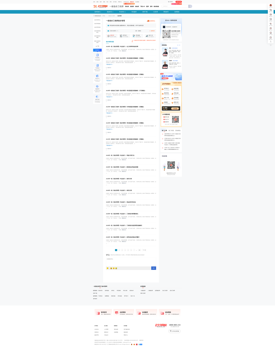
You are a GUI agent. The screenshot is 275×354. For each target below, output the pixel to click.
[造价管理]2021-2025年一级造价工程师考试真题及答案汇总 (171, 134)
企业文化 (97, 329)
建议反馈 (270, 39)
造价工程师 (172, 290)
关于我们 (115, 1)
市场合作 (106, 335)
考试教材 (119, 290)
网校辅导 (166, 12)
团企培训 (270, 30)
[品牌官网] (140, 344)
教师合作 (106, 332)
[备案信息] (131, 344)
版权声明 (97, 335)
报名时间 (100, 290)
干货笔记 (100, 296)
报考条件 (132, 290)
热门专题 (171, 130)
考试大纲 (125, 290)
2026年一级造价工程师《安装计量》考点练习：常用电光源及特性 (171, 144)
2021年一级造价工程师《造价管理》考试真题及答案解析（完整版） (125, 139)
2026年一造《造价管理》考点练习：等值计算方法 (120, 155)
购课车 (171, 1)
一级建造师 (142, 290)
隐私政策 (126, 332)
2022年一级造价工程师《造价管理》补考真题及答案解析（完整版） (125, 106)
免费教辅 (107, 296)
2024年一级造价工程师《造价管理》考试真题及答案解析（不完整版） (126, 90)
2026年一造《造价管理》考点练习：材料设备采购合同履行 (123, 237)
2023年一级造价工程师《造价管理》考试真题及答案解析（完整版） (125, 74)
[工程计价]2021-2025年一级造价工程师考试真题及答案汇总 (171, 139)
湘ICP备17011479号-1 (118, 340)
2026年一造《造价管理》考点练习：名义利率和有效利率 (122, 46)
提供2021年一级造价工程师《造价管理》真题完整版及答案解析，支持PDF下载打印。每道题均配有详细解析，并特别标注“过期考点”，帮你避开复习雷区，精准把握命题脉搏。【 (131, 143)
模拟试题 (113, 296)
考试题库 (134, 12)
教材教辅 (156, 6)
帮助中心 (120, 1)
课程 (97, 1)
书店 (107, 1)
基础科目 (109, 12)
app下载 (97, 46)
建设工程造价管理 (97, 42)
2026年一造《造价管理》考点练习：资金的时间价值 (121, 202)
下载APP (142, 6)
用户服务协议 (127, 329)
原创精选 (177, 130)
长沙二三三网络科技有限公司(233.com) (112, 344)
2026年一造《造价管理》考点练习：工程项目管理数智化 (122, 213)
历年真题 (120, 296)
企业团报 (137, 1)
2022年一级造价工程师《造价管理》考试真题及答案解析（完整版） (125, 123)
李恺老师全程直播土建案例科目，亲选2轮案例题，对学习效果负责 (127, 25)
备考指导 (95, 298)
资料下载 (145, 12)
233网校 (103, 15)
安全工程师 (164, 290)
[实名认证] (136, 344)
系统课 (127, 6)
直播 (104, 1)
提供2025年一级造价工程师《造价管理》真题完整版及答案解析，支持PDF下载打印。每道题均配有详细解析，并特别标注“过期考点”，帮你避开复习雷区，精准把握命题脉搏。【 (131, 62)
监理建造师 (157, 290)
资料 (111, 1)
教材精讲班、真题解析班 (171, 26)
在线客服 (116, 332)
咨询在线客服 (175, 331)
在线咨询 (270, 7)
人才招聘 (106, 329)
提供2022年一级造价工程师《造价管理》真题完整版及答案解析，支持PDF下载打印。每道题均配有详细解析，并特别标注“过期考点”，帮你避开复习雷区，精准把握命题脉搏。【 (131, 126)
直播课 (132, 6)
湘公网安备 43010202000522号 (131, 340)
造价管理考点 (97, 19)
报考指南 (97, 12)
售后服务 (270, 20)
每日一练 (133, 296)
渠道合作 (132, 1)
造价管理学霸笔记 (97, 31)
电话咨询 (270, 25)
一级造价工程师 (116, 6)
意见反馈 (116, 329)
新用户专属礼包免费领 (177, 3)
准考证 (112, 290)
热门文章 (164, 130)
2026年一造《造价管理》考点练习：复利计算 (119, 178)
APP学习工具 (126, 2)
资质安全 (97, 332)
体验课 (137, 6)
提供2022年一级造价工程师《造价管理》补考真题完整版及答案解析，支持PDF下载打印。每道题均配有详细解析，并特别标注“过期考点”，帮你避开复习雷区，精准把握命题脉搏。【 (130, 110)
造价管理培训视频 (97, 36)
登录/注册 (179, 1)
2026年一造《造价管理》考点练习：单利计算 (119, 190)
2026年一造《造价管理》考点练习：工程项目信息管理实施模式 (124, 225)
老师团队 (177, 12)
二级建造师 (150, 290)
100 (139, 250)
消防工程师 (142, 293)
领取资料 (270, 16)
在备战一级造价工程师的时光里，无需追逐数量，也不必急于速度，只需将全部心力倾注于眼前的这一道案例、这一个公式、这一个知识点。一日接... (131, 50)
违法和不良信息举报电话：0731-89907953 (104, 342)
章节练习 (126, 296)
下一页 (144, 250)
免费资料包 (152, 20)
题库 (101, 1)
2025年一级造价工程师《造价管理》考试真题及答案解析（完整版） (125, 58)
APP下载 (270, 34)
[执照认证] (134, 344)
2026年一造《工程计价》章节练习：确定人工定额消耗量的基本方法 (171, 148)
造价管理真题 (97, 23)
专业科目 (121, 12)
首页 (94, 1)
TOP (271, 42)
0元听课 (155, 12)
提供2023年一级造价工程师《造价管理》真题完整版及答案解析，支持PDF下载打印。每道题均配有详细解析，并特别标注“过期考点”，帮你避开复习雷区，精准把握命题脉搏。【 (131, 78)
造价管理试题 (97, 27)
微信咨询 (270, 11)
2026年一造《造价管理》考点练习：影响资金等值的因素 (122, 167)
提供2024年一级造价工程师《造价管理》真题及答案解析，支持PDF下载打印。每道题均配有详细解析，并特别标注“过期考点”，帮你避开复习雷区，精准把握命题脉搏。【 (131, 94)
